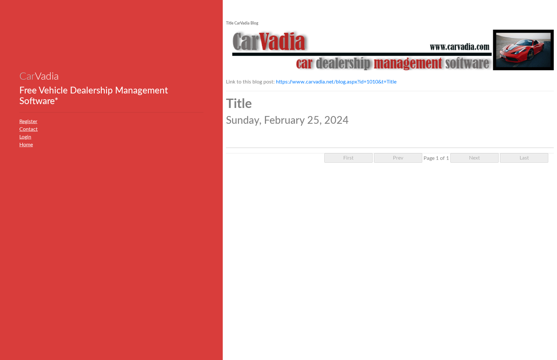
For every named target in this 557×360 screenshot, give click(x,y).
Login (25, 137)
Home (26, 144)
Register (28, 121)
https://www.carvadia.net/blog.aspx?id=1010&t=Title (336, 81)
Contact (28, 129)
